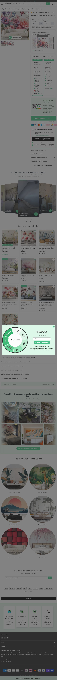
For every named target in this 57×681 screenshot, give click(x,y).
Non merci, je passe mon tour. (42, 346)
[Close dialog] (54, 327)
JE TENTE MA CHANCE (42, 342)
